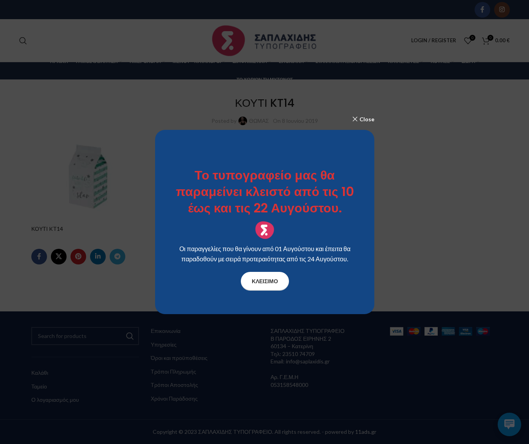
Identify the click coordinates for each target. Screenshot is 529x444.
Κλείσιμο (264, 281)
